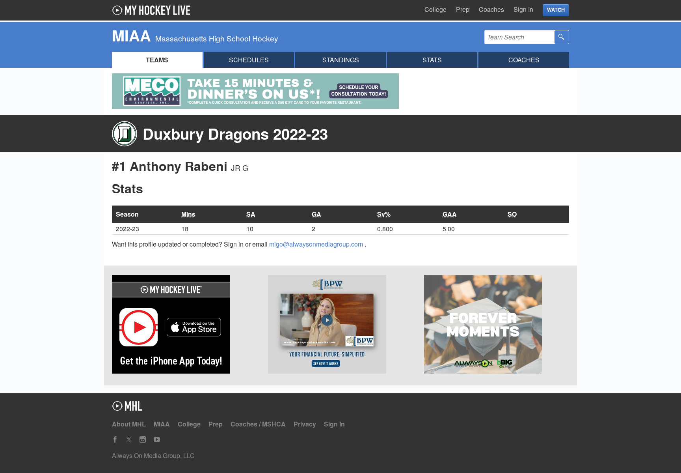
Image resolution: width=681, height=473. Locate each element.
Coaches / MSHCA (258, 423)
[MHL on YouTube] (157, 439)
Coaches (491, 9)
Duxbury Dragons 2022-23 (235, 133)
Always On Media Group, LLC (153, 455)
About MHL (129, 423)
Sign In (523, 9)
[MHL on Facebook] (115, 439)
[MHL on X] (129, 439)
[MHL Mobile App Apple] (184, 325)
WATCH (556, 9)
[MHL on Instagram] (143, 439)
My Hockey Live (153, 10)
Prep (462, 9)
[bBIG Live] (496, 325)
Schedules (249, 59)
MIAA (162, 423)
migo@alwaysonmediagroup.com (317, 244)
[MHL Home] (127, 408)
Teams (157, 59)
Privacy (305, 423)
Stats (432, 59)
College (435, 9)
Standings (340, 59)
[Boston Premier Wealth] (340, 325)
